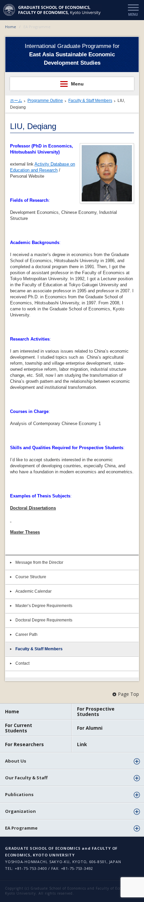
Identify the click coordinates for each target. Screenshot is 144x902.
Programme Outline (45, 100)
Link (82, 744)
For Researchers (24, 744)
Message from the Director (39, 562)
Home (10, 26)
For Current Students (18, 728)
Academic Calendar (33, 591)
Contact (22, 663)
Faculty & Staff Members (90, 100)
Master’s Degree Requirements (43, 605)
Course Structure (30, 577)
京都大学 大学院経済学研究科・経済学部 (52, 10)
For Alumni (89, 728)
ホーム (16, 100)
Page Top (128, 694)
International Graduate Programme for (72, 54)
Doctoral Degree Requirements (43, 620)
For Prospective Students (96, 711)
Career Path (26, 634)
